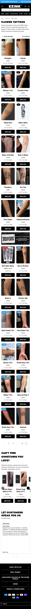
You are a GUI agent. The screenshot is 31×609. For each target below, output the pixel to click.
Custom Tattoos (14, 13)
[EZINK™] (15, 6)
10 (22, 443)
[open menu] (2, 6)
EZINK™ (17, 600)
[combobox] (15, 603)
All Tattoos (7, 18)
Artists (26, 13)
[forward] (28, 488)
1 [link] (4, 443)
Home (2, 13)
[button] (14, 556)
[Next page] (26, 443)
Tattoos (7, 13)
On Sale (21, 13)
